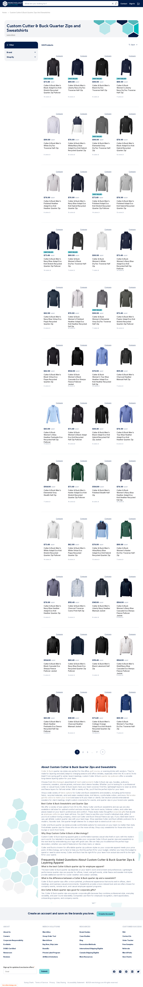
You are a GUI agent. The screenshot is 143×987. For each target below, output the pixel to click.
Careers (8, 936)
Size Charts (128, 957)
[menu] (13, 942)
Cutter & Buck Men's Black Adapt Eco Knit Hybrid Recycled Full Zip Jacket (101, 436)
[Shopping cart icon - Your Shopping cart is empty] (139, 6)
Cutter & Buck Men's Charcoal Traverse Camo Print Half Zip (76, 608)
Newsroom (9, 953)
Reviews (8, 957)
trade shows (116, 821)
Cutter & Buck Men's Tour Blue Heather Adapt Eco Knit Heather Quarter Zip (125, 436)
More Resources (87, 957)
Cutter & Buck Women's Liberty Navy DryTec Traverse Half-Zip (126, 89)
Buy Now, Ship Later (51, 944)
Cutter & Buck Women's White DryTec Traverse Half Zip (101, 262)
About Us (8, 932)
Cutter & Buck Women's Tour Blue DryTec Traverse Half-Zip (126, 725)
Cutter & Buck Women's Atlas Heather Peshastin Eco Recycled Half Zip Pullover (53, 437)
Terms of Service (41, 982)
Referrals (127, 948)
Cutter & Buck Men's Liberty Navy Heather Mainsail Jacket (101, 608)
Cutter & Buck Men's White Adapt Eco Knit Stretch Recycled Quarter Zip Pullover (53, 551)
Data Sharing (61, 982)
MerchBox (48, 932)
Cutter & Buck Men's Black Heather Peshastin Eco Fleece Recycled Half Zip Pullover (53, 726)
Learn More (11, 35)
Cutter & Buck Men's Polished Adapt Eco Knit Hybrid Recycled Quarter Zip (125, 204)
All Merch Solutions (51, 957)
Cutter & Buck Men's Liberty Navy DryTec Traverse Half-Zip (76, 87)
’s (79, 782)
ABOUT (6, 927)
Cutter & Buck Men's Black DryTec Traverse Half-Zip (100, 87)
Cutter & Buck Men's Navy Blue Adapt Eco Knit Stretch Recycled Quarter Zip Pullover (53, 262)
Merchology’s (58, 782)
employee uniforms (52, 814)
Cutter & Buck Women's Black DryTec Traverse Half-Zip (77, 262)
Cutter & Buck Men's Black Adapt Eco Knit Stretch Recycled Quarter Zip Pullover (52, 89)
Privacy (52, 982)
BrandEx (47, 948)
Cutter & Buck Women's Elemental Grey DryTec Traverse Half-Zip (101, 320)
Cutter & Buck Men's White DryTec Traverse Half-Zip (52, 145)
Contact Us (128, 936)
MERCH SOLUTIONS (51, 927)
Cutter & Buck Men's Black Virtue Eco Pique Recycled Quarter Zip (52, 378)
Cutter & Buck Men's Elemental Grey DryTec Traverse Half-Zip (101, 147)
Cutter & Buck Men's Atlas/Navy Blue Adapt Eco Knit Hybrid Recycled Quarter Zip (101, 551)
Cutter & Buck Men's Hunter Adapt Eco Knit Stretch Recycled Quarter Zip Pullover (77, 494)
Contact (124, 4)
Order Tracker (129, 940)
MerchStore (48, 940)
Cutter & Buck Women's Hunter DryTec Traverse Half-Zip (126, 551)
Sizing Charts (29, 982)
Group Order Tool (50, 936)
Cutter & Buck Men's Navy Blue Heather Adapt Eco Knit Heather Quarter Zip (52, 609)
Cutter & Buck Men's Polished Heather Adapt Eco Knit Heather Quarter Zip (52, 204)
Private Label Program (52, 953)
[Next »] (102, 756)
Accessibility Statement (75, 982)
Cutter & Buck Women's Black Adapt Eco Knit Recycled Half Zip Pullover (77, 436)
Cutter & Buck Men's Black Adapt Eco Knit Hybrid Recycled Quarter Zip (125, 147)
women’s (89, 782)
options (66, 793)
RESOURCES (85, 927)
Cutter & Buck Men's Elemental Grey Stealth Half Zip (52, 492)
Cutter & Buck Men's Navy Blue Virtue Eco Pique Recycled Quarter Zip (52, 320)
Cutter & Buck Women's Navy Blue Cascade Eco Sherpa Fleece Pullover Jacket (125, 611)
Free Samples (129, 944)
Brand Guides (86, 932)
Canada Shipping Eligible (90, 953)
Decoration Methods (89, 944)
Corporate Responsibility (14, 940)
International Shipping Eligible (92, 948)
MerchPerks (128, 953)
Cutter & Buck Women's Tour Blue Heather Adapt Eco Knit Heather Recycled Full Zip (101, 379)
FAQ (125, 932)
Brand (9, 52)
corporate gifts (119, 812)
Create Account (106, 914)
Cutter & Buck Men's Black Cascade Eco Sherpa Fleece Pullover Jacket (52, 667)
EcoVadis (8, 944)
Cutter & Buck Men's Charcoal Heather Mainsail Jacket (76, 724)
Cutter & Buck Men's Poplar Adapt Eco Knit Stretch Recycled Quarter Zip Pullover (126, 320)
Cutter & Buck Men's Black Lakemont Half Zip (101, 666)
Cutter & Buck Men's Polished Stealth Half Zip (101, 492)
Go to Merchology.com (9, 985)
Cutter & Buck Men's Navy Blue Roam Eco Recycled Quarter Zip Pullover (77, 667)
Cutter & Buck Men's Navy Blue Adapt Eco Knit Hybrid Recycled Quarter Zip (77, 204)
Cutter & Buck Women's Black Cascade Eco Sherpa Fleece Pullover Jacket (77, 379)
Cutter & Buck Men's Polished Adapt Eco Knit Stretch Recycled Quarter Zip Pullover (101, 204)
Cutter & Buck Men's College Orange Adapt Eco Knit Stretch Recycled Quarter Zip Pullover (101, 726)
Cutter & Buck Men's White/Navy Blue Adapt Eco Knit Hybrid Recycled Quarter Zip (77, 147)
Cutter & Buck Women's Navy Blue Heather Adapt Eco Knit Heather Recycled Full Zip (126, 495)
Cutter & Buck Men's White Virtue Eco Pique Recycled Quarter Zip (76, 551)
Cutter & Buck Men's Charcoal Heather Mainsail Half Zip (125, 377)
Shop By (10, 57)
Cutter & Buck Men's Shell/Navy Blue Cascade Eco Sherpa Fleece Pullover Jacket (125, 669)
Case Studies (86, 936)
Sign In (132, 4)
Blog (82, 940)
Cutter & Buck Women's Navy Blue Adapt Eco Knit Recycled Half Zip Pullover (125, 264)
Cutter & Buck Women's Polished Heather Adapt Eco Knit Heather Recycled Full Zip (77, 322)
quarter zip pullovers (110, 776)
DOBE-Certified (11, 948)
